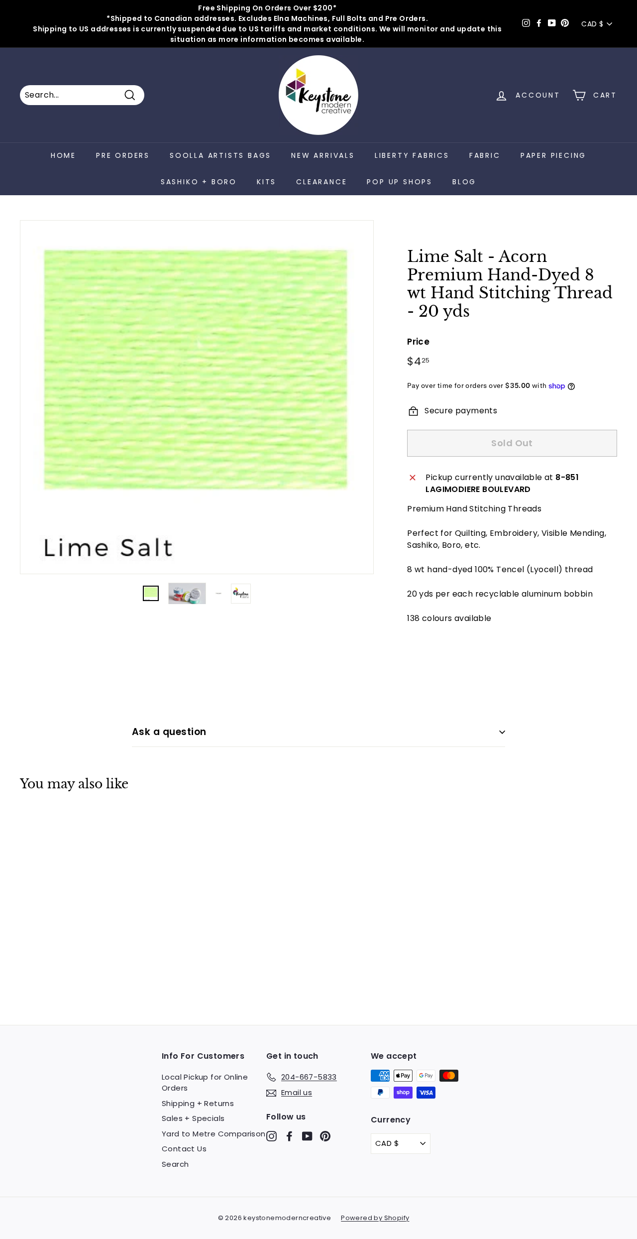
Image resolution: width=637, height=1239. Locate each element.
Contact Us (184, 1148)
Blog (464, 182)
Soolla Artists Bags (220, 155)
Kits (266, 182)
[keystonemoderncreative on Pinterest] (325, 1136)
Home (63, 155)
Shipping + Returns (198, 1103)
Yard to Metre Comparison (214, 1133)
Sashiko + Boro (199, 182)
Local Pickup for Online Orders (205, 1083)
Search (175, 1164)
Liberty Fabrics (412, 155)
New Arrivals (323, 155)
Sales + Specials (193, 1118)
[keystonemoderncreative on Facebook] (289, 1136)
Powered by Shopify (375, 1218)
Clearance (321, 182)
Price (418, 342)
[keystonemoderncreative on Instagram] (271, 1136)
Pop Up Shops (399, 182)
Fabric (485, 155)
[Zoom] (196, 397)
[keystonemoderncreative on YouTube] (307, 1136)
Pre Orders (123, 155)
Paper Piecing (553, 155)
